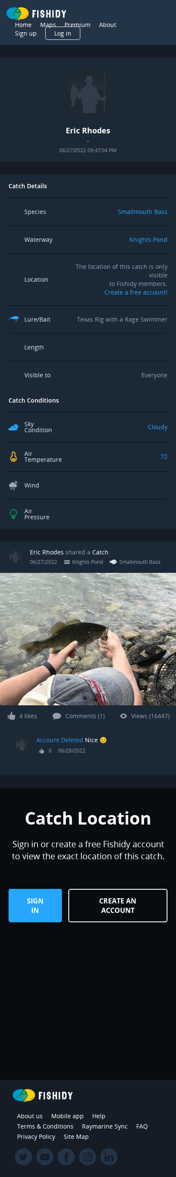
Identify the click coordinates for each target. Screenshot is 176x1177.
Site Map (76, 1136)
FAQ (142, 1126)
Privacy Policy (36, 1136)
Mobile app (67, 1116)
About (107, 25)
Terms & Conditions (45, 1126)
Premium (78, 25)
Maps (48, 25)
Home (23, 25)
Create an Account (117, 905)
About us (30, 1116)
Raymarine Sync (105, 1126)
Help (99, 1116)
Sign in (35, 905)
